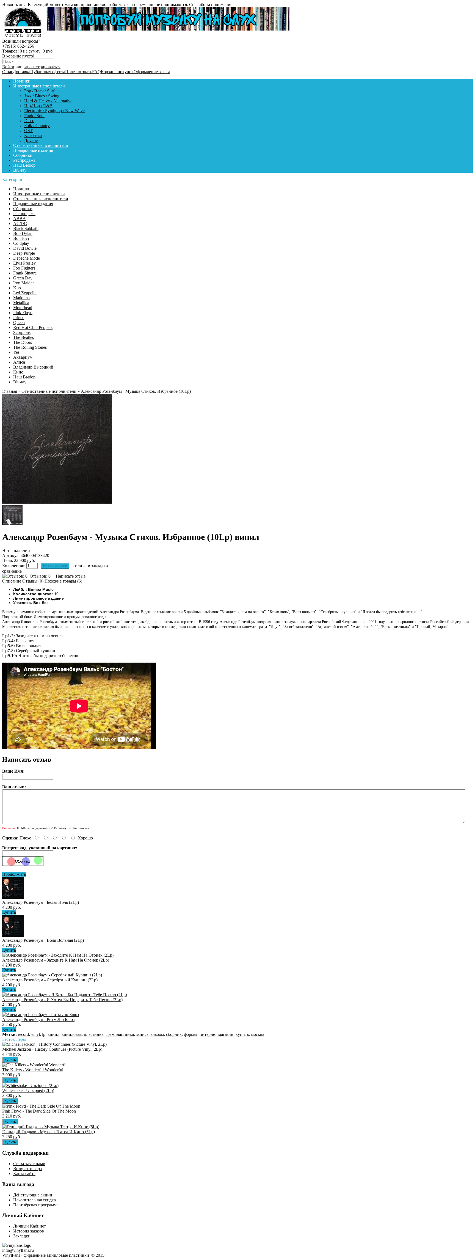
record (23, 1034)
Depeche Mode (26, 258)
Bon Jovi (21, 238)
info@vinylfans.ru (18, 1250)
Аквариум (22, 357)
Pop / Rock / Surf (39, 91)
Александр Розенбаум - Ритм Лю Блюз (38, 1019)
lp (43, 1034)
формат (190, 1034)
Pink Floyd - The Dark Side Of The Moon (39, 1111)
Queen (19, 322)
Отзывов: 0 (40, 576)
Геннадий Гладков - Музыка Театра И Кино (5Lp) (48, 1131)
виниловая (72, 1034)
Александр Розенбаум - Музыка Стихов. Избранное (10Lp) (136, 391)
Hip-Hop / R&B (38, 105)
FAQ (96, 71)
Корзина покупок (117, 71)
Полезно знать (78, 71)
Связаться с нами (29, 1163)
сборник (174, 1034)
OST (28, 130)
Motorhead (22, 307)
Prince (18, 317)
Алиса (19, 362)
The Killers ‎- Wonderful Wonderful (32, 1069)
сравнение (12, 571)
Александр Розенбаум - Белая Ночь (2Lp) (40, 902)
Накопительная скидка (34, 1200)
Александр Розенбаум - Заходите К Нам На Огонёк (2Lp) (55, 960)
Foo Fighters (24, 268)
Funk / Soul (34, 115)
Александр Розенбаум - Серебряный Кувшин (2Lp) (50, 980)
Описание (11, 581)
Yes (16, 352)
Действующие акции (32, 1195)
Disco (29, 120)
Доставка (21, 71)
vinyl (35, 1034)
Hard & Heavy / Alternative (48, 100)
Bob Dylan (22, 233)
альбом (157, 1034)
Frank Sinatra (25, 273)
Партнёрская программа (36, 1205)
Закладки (22, 1236)
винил (53, 1034)
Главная (9, 391)
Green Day (22, 278)
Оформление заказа (152, 71)
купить (242, 1034)
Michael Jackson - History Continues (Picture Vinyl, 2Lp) (52, 1049)
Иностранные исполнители (39, 86)
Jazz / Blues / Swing (41, 96)
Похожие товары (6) (63, 581)
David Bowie (25, 248)
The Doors (22, 342)
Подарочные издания (33, 150)
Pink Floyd (22, 312)
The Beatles (23, 337)
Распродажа (24, 160)
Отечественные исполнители (40, 145)
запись (142, 1034)
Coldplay (21, 243)
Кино (18, 372)
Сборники (22, 155)
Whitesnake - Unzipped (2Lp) (28, 1090)
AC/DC (20, 223)
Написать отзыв (71, 576)
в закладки (98, 565)
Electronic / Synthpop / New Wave (54, 110)
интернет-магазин (216, 1034)
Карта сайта (24, 1173)
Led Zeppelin (25, 292)
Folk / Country (37, 125)
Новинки (22, 81)
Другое (31, 140)
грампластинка (120, 1034)
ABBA (19, 218)
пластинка (93, 1034)
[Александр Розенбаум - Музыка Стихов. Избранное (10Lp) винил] (57, 502)
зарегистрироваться (42, 66)
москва (257, 1034)
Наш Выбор (24, 165)
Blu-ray (19, 170)
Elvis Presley (24, 263)
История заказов (28, 1231)
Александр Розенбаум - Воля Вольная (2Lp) (43, 940)
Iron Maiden (24, 283)
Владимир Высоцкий (33, 367)
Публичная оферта (47, 71)
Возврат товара (27, 1168)
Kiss (17, 288)
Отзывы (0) (32, 581)
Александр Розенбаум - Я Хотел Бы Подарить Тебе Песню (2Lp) (62, 999)
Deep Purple (24, 253)
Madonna (21, 297)
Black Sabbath (25, 228)
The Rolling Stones (30, 347)
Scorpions (22, 332)
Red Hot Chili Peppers (33, 327)
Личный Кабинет (29, 1226)
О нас (7, 71)
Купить (9, 912)
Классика (33, 135)
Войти (8, 66)
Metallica (21, 302)
